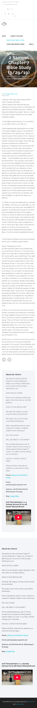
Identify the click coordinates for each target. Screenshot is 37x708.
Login (11, 9)
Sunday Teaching (16, 36)
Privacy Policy (20, 704)
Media (31, 44)
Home (4, 36)
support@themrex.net (11, 4)
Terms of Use (31, 701)
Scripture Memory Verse (15, 44)
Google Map (14, 496)
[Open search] (15, 16)
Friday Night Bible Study (15, 40)
